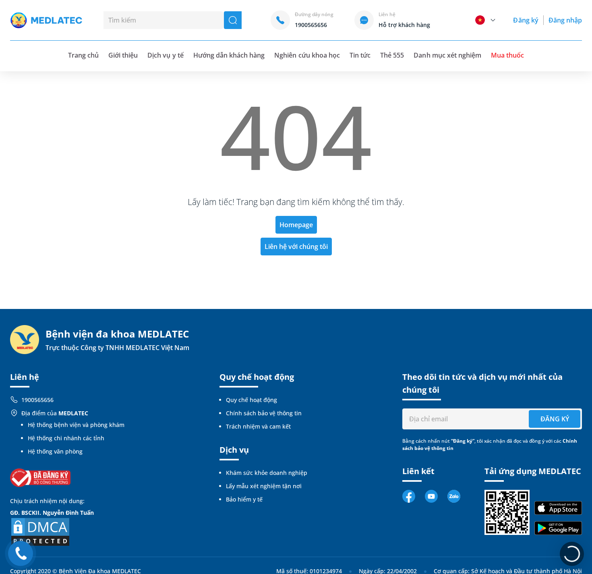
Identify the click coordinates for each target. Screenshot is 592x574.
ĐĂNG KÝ (554, 418)
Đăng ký (525, 20)
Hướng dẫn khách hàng (229, 55)
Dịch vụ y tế (165, 55)
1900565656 (37, 400)
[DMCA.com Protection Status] (40, 531)
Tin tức (360, 55)
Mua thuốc (507, 55)
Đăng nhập (565, 20)
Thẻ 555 (392, 55)
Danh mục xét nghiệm (447, 55)
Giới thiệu (123, 55)
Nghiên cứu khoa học (307, 55)
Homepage (296, 224)
